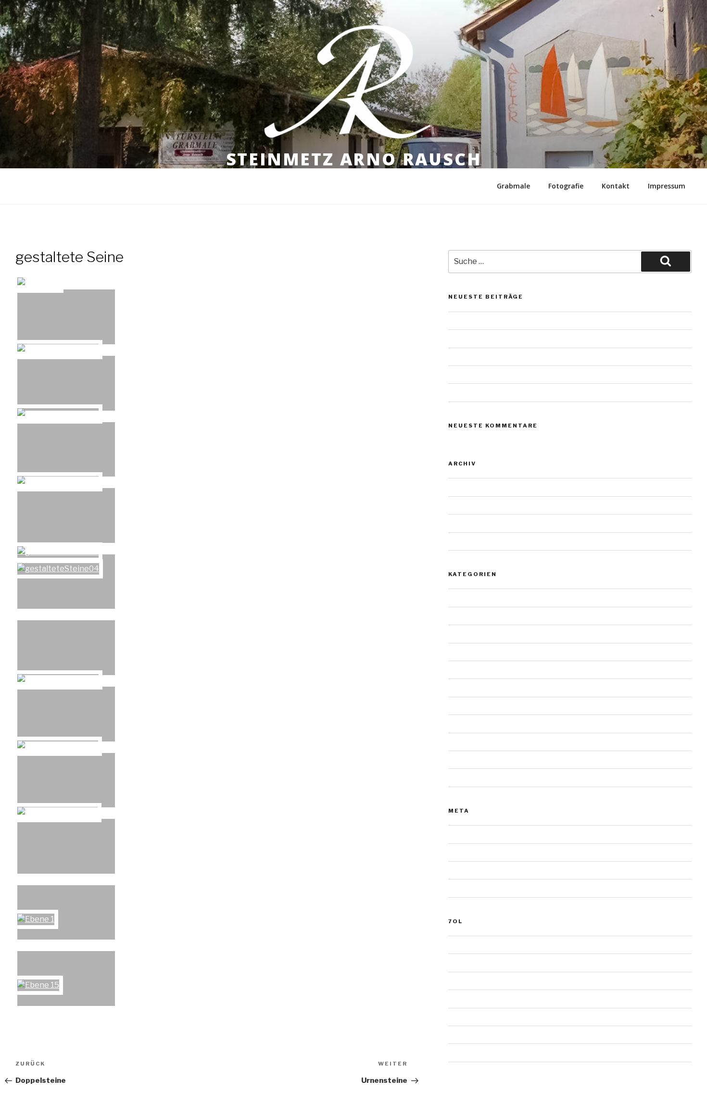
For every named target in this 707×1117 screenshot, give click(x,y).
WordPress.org (472, 888)
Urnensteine (468, 338)
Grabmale (513, 185)
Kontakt (616, 185)
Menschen (465, 742)
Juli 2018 (461, 523)
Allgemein (464, 597)
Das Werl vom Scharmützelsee (498, 320)
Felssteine (465, 669)
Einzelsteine (468, 652)
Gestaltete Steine (477, 687)
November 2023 (474, 487)
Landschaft (466, 706)
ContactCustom (474, 1052)
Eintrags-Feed (471, 852)
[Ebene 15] (66, 978)
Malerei (460, 723)
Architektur (466, 616)
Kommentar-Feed (476, 870)
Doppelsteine (470, 633)
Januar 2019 (467, 505)
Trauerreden (468, 981)
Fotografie (565, 185)
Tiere (456, 759)
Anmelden (464, 834)
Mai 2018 (462, 541)
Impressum (666, 185)
